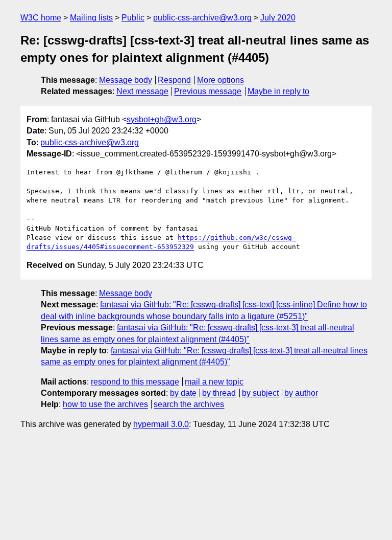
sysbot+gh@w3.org (162, 119)
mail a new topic (214, 381)
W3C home (40, 17)
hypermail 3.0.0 (161, 424)
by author (301, 393)
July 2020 (278, 17)
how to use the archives (105, 404)
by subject (260, 393)
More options (220, 80)
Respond (174, 80)
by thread (219, 393)
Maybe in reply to (278, 91)
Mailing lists (91, 17)
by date (183, 393)
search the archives (189, 404)
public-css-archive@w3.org (202, 17)
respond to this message (135, 381)
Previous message (207, 91)
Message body (125, 80)
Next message (142, 91)
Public (132, 17)
